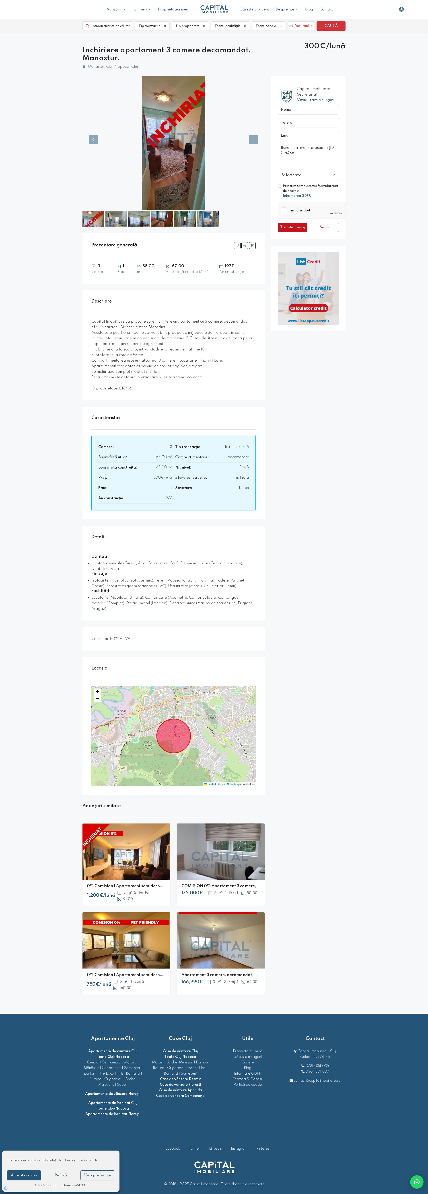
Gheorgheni (111, 1068)
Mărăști (130, 1062)
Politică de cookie (47, 1185)
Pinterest (263, 1149)
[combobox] (152, 26)
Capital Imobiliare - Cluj (316, 1051)
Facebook (172, 1149)
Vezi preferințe (97, 1175)
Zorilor (89, 1073)
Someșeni (132, 1068)
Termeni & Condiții (248, 1079)
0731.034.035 (317, 1066)
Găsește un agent (254, 9)
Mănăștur (91, 1068)
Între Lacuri (106, 1073)
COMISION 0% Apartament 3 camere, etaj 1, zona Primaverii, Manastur (251, 886)
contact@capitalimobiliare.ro (317, 1081)
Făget (193, 1068)
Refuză (61, 1175)
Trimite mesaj (292, 227)
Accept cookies (24, 1175)
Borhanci (133, 1073)
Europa (95, 1079)
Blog (309, 9)
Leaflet (211, 784)
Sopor (122, 1085)
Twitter (194, 1149)
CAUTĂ (331, 26)
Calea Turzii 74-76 (315, 1057)
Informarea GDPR (297, 195)
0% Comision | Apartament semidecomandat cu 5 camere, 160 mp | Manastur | (164, 975)
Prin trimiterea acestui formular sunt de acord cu (310, 190)
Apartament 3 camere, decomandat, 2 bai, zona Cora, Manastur (244, 975)
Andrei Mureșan (180, 1062)
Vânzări (113, 9)
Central (93, 1062)
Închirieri (139, 9)
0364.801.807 (317, 1071)
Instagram (239, 1149)
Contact (326, 9)
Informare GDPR (73, 1185)
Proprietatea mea (173, 9)
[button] (97, 691)
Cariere (247, 1062)
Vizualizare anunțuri (315, 100)
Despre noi (285, 9)
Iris (121, 1073)
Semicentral (111, 1062)
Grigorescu (113, 1079)
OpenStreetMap (230, 784)
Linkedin (215, 1149)
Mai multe (303, 26)
